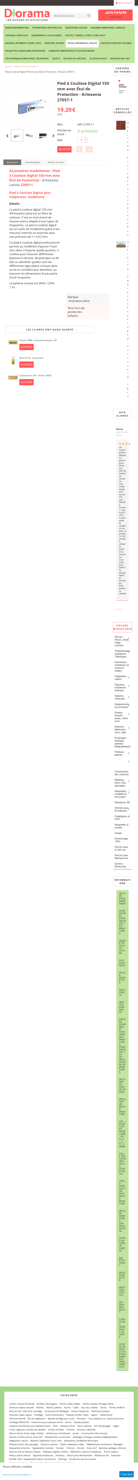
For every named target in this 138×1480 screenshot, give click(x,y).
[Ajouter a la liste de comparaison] (89, 149)
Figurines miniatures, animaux (108, 28)
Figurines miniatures (43, 1455)
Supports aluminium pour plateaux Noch (29, 1425)
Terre (55, 1425)
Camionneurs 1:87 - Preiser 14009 (35, 375)
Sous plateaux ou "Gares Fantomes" (106, 1418)
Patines (40, 1407)
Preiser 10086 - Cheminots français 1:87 (38, 340)
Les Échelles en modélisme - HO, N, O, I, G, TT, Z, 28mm (122, 1134)
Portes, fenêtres (117, 1407)
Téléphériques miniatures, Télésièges (27, 58)
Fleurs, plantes (84, 1425)
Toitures (70, 1429)
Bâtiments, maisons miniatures (86, 1451)
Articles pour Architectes (121, 809)
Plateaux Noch (98, 58)
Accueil (8, 66)
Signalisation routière (43, 1448)
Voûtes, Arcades (56, 1429)
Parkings (62, 1459)
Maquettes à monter (121, 826)
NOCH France (122, 992)
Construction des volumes (116, 43)
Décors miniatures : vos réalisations (122, 1221)
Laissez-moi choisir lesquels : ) (17, 1474)
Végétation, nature (76, 28)
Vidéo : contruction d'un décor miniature (122, 1192)
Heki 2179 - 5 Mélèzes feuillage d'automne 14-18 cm (128, 319)
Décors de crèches (74, 58)
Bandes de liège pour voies (61, 1418)
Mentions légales (122, 1291)
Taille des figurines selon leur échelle (122, 1164)
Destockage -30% (120, 58)
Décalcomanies (81, 1422)
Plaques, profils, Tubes (77, 1414)
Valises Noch (106, 1414)
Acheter (64, 149)
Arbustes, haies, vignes (20, 1414)
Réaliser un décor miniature (122, 1106)
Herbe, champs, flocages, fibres (98, 1403)
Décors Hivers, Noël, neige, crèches (122, 641)
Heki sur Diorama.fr (122, 1007)
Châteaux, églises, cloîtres (55, 1451)
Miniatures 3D (122, 802)
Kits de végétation (37, 1418)
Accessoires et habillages (56, 1411)
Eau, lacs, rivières (89, 1407)
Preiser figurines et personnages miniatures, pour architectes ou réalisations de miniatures (122, 1045)
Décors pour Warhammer (121, 857)
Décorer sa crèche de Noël (122, 1085)
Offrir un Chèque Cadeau (122, 1244)
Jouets (56, 58)
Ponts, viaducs (111, 1451)
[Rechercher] (89, 16)
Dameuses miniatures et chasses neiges (72, 51)
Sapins (94, 1414)
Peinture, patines (54, 43)
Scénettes (116, 1455)
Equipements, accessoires (46, 35)
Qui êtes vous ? (122, 1262)
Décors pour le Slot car (121, 848)
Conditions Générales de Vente (122, 1328)
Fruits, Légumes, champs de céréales (27, 1429)
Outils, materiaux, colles (82, 43)
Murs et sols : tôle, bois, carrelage (25, 1411)
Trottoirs (70, 1448)
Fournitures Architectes (47, 28)
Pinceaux (81, 1418)
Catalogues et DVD (122, 817)
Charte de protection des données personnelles (122, 1355)
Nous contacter (122, 1276)
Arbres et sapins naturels (21, 1407)
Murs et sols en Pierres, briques (24, 1451)
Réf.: (60, 124)
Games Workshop (120, 865)
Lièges (116, 1425)
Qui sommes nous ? (122, 1307)
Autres (67, 1407)
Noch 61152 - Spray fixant (31, 357)
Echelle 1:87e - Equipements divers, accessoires (32, 1459)
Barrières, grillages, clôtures (112, 1448)
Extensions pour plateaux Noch (47, 1422)
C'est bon (126, 1474)
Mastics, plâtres (54, 1407)
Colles (76, 1407)
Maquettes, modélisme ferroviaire (121, 794)
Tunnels (60, 1448)
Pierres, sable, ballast (70, 1403)
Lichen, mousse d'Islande (21, 1403)
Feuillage (38, 1414)
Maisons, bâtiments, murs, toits (23, 43)
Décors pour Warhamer (122, 898)
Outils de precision (54, 1414)
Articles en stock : (64, 132)
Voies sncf (92, 1448)
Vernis (68, 1422)
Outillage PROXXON (19, 1422)
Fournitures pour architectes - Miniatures (122, 922)
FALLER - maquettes (122, 977)
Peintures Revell (17, 1418)
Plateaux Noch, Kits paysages (120, 782)
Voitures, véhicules (16, 35)
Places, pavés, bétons (19, 1455)
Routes (80, 1448)
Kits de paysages (102, 1425)
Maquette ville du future (122, 947)
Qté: (60, 140)
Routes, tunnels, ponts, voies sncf (85, 35)
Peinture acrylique (100, 1411)
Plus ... (119, 609)
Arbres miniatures (80, 1411)
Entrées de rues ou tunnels (82, 1459)
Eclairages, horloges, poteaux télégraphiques (123, 742)
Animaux (60, 1455)
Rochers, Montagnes (47, 1403)
